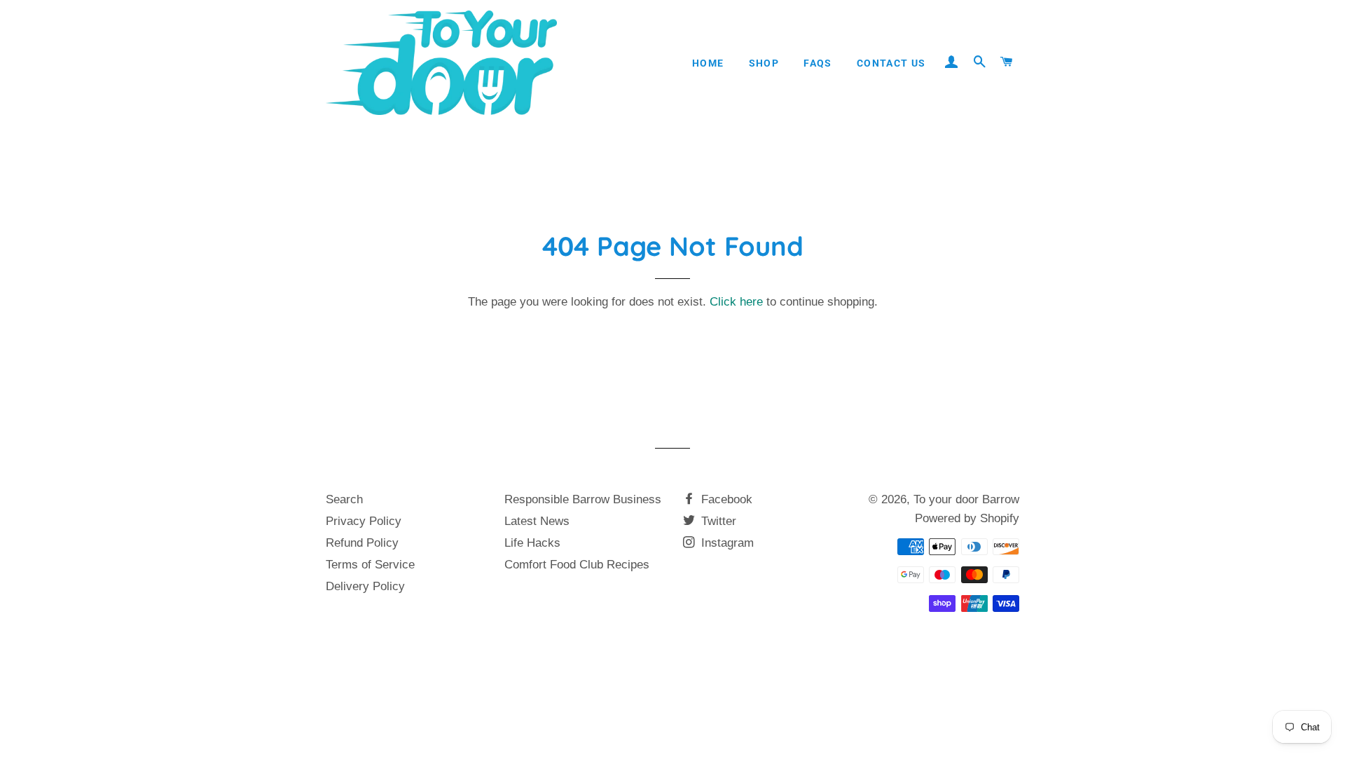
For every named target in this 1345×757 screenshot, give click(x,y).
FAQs (817, 63)
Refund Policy (362, 543)
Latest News (537, 521)
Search (344, 499)
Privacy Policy (363, 521)
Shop (764, 63)
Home (708, 63)
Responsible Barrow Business (582, 499)
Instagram (726, 543)
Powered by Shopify (967, 518)
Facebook (725, 499)
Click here (736, 301)
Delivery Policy (365, 586)
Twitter (717, 521)
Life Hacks (532, 543)
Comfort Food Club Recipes (576, 564)
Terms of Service (370, 564)
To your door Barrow (966, 499)
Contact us (891, 63)
